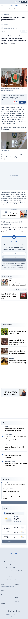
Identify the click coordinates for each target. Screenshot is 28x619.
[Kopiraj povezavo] (5, 31)
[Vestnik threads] (19, 611)
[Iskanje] (26, 5)
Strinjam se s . (11, 257)
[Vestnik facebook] (8, 611)
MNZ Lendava (9, 495)
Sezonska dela (12, 329)
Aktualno (6, 479)
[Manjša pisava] (21, 31)
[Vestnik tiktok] (16, 611)
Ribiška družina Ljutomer (10, 461)
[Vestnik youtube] (14, 611)
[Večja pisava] (26, 31)
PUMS (6, 453)
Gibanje (9, 212)
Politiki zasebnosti (21, 267)
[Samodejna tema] (16, 2)
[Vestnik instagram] (11, 611)
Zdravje (2, 291)
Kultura (10, 278)
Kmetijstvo (11, 358)
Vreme (6, 508)
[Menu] (2, 5)
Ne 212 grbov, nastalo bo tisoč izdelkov (13, 232)
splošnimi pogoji (14, 257)
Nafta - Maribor (9, 482)
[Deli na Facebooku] (2, 31)
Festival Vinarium (8, 434)
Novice (6, 426)
